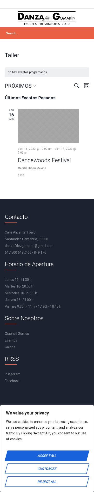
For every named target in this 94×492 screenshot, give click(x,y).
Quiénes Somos (17, 334)
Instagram (12, 374)
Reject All (47, 482)
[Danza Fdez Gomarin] (47, 18)
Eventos (11, 340)
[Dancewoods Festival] (48, 126)
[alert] (47, 72)
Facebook (12, 381)
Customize (47, 469)
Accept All (47, 456)
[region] (47, 448)
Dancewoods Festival (44, 160)
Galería (10, 347)
